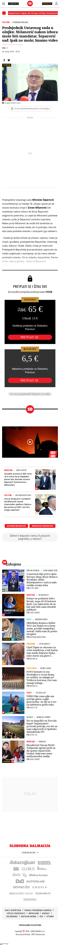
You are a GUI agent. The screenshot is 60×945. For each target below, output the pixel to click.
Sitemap (50, 916)
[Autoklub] (35, 881)
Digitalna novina (28, 916)
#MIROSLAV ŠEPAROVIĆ (42, 526)
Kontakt (46, 913)
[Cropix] (39, 887)
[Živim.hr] (42, 868)
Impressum (34, 913)
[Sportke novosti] (16, 868)
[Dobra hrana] (38, 875)
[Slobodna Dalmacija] (30, 3)
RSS (41, 916)
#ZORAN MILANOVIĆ (16, 526)
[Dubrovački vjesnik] (21, 893)
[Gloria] (16, 875)
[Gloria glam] (24, 875)
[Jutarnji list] (22, 862)
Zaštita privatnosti (16, 913)
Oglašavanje (12, 916)
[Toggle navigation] (3, 3)
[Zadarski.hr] (43, 893)
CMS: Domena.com (38, 934)
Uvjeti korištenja (13, 910)
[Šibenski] (30, 899)
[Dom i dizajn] (19, 881)
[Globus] (28, 868)
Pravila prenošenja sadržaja (38, 910)
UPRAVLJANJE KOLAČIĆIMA (30, 925)
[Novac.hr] (21, 887)
